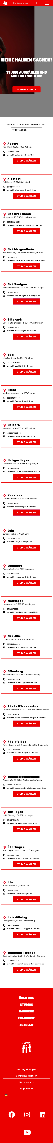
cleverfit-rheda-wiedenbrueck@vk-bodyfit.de (26, 718)
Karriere (26, 1011)
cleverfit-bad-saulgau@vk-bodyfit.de (23, 296)
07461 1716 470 (13, 820)
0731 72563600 (13, 644)
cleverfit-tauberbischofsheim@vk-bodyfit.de (26, 788)
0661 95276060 (13, 398)
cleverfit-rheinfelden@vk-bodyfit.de (22, 753)
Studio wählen (26, 160)
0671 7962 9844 (13, 222)
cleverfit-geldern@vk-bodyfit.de (21, 436)
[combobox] (12, 129)
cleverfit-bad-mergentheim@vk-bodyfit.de (26, 260)
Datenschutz (26, 1082)
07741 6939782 (13, 961)
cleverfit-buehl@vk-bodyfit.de (20, 366)
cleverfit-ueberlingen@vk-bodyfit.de (23, 858)
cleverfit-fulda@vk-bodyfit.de (20, 401)
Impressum (26, 1088)
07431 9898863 (13, 187)
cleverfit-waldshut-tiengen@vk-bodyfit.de (25, 964)
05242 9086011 (13, 714)
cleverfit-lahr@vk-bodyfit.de (19, 542)
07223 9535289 (13, 362)
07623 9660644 (13, 749)
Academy (26, 1025)
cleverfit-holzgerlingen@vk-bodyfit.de (23, 471)
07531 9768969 (13, 503)
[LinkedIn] (42, 1114)
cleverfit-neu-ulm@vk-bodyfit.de (21, 647)
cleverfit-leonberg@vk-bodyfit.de (21, 577)
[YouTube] (27, 1132)
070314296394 (13, 468)
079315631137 (12, 257)
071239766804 (13, 609)
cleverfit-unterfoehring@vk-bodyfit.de (23, 929)
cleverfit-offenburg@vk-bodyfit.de (22, 683)
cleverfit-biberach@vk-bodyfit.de (21, 331)
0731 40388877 (13, 890)
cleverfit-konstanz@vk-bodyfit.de (21, 507)
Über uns (26, 998)
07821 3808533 (13, 538)
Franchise (26, 1018)
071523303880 (13, 574)
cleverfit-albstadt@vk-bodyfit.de (21, 190)
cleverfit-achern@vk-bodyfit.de (20, 155)
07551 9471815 (13, 855)
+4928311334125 (14, 433)
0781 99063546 (13, 679)
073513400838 (13, 327)
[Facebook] (11, 1114)
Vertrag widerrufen (26, 1075)
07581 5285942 (13, 292)
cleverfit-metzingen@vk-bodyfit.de (22, 612)
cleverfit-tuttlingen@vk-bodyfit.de (22, 823)
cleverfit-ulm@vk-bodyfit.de (19, 894)
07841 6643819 (13, 151)
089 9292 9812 (13, 925)
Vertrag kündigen (26, 1069)
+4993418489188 (14, 785)
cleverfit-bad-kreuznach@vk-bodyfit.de (24, 225)
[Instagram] (27, 1114)
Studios (26, 1005)
